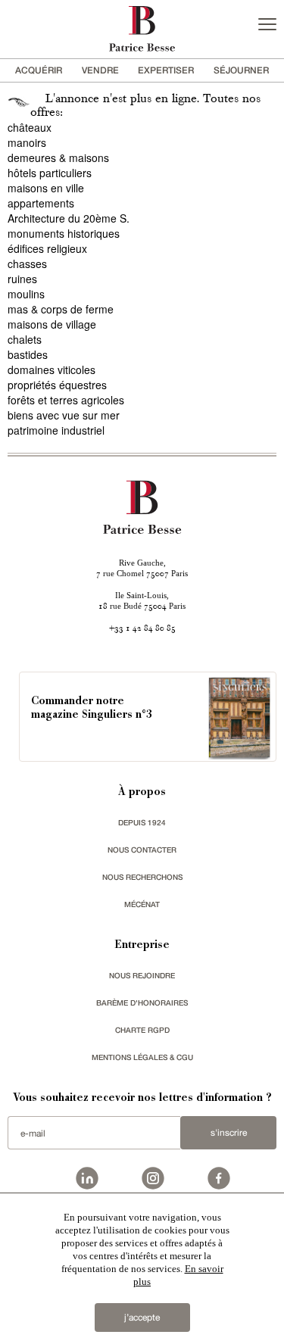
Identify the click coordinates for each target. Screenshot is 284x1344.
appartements (41, 202)
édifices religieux (47, 248)
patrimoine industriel (56, 430)
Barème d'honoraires (142, 1002)
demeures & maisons (58, 157)
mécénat (142, 904)
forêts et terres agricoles (66, 399)
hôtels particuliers (50, 172)
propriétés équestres (57, 384)
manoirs (27, 142)
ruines (22, 278)
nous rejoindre (142, 975)
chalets (25, 339)
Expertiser (166, 70)
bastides (28, 354)
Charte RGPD (142, 1029)
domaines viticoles (51, 369)
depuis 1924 (142, 822)
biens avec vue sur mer (64, 415)
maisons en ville (46, 187)
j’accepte (142, 1317)
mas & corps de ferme (61, 309)
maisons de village (52, 324)
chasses (27, 263)
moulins (26, 293)
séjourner (241, 70)
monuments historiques (64, 233)
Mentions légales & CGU (142, 1057)
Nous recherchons (142, 876)
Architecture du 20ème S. (69, 218)
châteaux (29, 127)
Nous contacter (142, 849)
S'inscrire (229, 1132)
